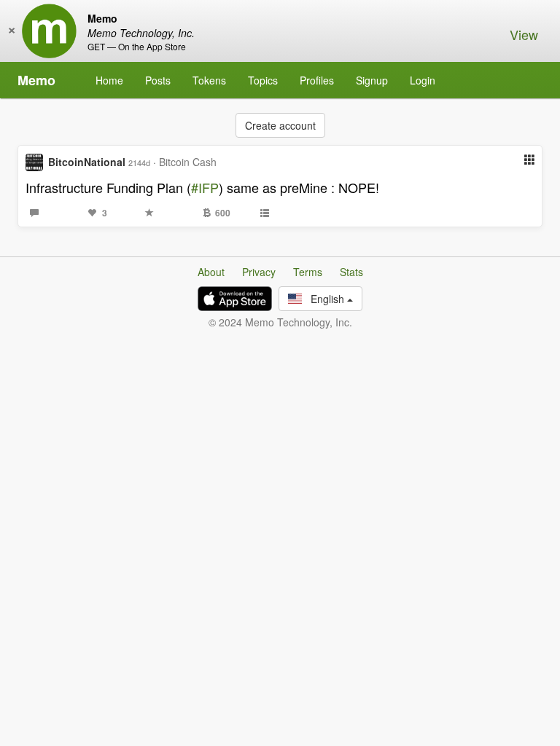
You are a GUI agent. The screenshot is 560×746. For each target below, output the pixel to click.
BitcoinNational (86, 161)
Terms (307, 271)
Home (109, 80)
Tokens (209, 80)
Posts (158, 80)
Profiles (317, 80)
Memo (36, 80)
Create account (280, 125)
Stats (351, 271)
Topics (263, 80)
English (324, 298)
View (524, 34)
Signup (372, 80)
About (211, 271)
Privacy (259, 271)
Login (422, 80)
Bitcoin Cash (188, 161)
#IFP (205, 187)
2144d (139, 162)
